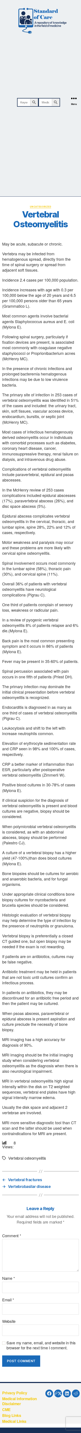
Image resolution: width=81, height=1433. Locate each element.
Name (8, 1278)
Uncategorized (40, 206)
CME (6, 1409)
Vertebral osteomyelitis (27, 1158)
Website (9, 1321)
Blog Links (11, 1415)
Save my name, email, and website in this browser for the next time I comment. (41, 1345)
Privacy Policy (14, 1393)
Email (8, 1299)
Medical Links (14, 1421)
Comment (11, 1235)
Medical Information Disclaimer (19, 1401)
